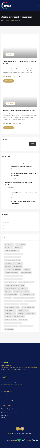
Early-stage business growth (12, 260)
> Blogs (3, 417)
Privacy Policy (6, 397)
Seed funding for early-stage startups (24, 297)
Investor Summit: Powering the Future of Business (19, 110)
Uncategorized (16, 168)
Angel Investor (8, 247)
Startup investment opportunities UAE (14, 316)
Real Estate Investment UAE (27, 294)
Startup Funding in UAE (28, 307)
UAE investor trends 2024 (11, 326)
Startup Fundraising (23, 310)
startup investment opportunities (26, 313)
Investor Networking (10, 288)
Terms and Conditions (8, 394)
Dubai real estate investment (12, 257)
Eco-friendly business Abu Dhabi (13, 269)
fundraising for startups (11, 272)
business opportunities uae (12, 250)
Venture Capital (9, 329)
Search (5, 139)
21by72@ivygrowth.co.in (10, 412)
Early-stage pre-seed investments (13, 263)
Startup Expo (24, 304)
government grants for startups (13, 275)
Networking (8, 291)
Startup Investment (10, 313)
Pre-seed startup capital (11, 294)
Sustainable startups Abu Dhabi (13, 322)
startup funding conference (12, 307)
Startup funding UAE (10, 310)
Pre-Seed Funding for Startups (21, 291)
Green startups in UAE (10, 282)
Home (2, 20)
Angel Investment (20, 244)
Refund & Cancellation (8, 400)
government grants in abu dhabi (13, 279)
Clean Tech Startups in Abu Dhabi (13, 253)
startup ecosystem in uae (11, 304)
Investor (10, 103)
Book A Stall (18, 247)
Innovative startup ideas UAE (26, 282)
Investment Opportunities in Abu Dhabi (14, 285)
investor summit (22, 288)
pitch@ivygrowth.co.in (10, 409)
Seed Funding (8, 297)
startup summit (23, 319)
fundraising (27, 269)
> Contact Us (4, 415)
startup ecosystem (30, 300)
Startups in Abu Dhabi (10, 319)
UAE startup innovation (26, 326)
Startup (9, 54)
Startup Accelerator (16, 300)
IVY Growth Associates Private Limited (22, 433)
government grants (26, 272)
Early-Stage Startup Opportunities (13, 266)
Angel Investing (9, 244)
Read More (8, 81)
